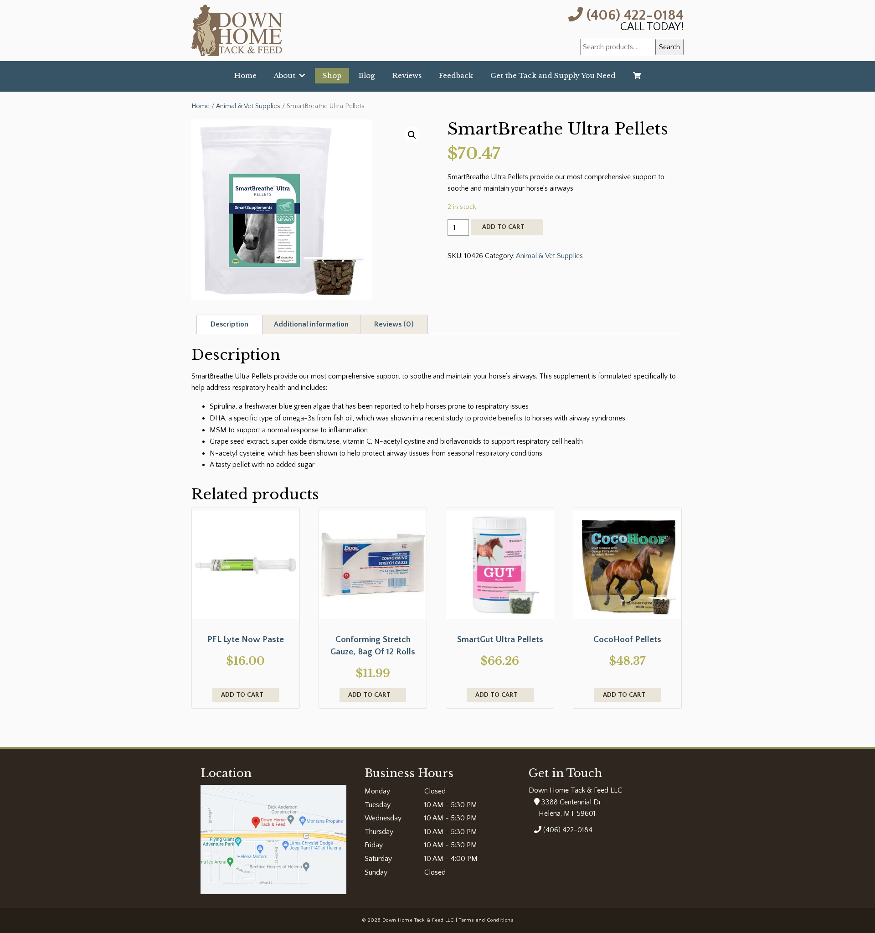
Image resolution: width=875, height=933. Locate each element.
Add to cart (503, 227)
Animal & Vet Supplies (248, 106)
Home (245, 75)
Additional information (311, 324)
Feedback (456, 75)
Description (229, 324)
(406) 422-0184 (633, 14)
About (286, 75)
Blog (367, 75)
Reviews (407, 75)
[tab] (229, 325)
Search (669, 47)
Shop (332, 75)
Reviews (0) (394, 324)
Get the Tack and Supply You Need (553, 75)
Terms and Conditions (486, 920)
